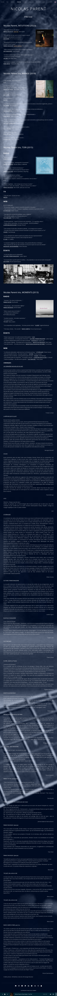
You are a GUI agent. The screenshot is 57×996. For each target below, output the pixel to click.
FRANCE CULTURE (8, 171)
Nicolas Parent (28, 8)
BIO (7, 2)
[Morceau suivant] (7, 994)
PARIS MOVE (6, 64)
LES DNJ (5, 58)
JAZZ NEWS (6, 39)
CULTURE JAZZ (7, 218)
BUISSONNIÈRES (14, 246)
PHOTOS (31, 2)
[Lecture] (5, 994)
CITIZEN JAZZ (7, 139)
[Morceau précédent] (3, 994)
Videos (38, 2)
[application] (28, 994)
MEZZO (5, 197)
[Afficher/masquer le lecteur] (56, 994)
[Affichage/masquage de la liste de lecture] (53, 994)
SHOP (43, 2)
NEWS (12, 2)
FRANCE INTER (7, 302)
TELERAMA (6, 105)
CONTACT (50, 2)
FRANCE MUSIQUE (8, 46)
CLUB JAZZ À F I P (8, 159)
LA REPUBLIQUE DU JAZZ (10, 225)
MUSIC (25, 2)
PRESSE (19, 2)
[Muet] (50, 994)
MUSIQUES (6, 246)
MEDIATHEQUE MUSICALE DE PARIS (35, 344)
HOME (2, 2)
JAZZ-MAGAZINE (7, 111)
